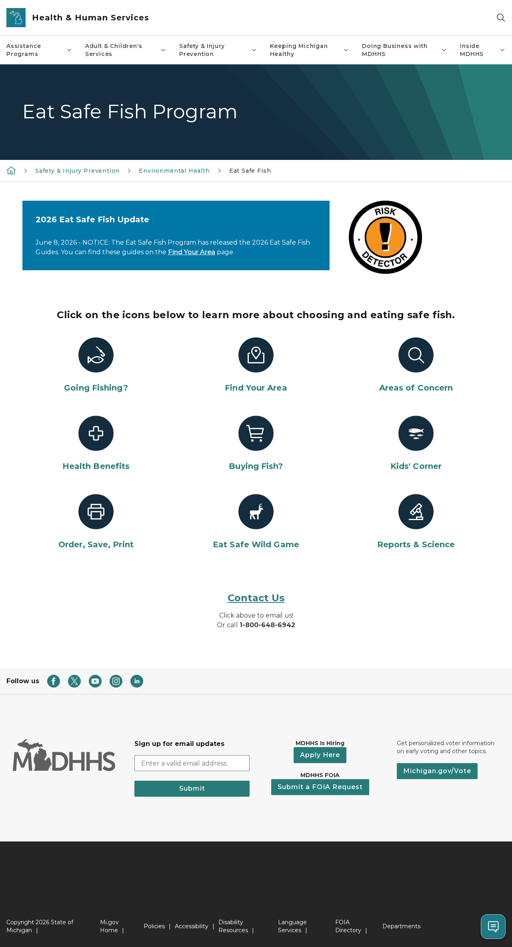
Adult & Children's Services (113, 50)
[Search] (501, 18)
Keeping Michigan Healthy (299, 50)
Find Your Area (191, 252)
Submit (192, 788)
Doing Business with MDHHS (395, 50)
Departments (401, 926)
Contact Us (256, 598)
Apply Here (320, 755)
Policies (154, 926)
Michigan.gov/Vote (437, 771)
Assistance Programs (23, 50)
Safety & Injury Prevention (202, 50)
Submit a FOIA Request (320, 787)
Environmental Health (174, 170)
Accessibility (191, 926)
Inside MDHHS (472, 50)
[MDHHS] (11, 170)
